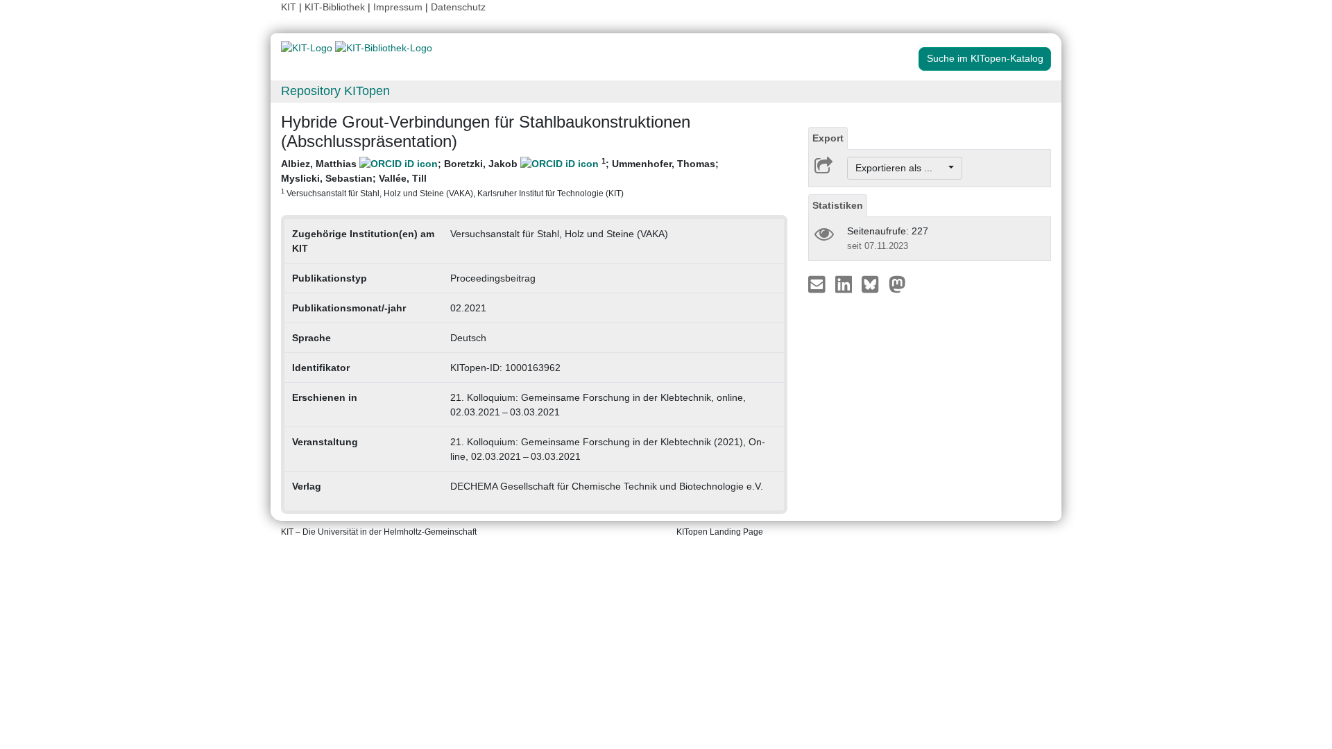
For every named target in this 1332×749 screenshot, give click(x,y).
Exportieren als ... (900, 167)
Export (828, 138)
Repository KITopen (335, 91)
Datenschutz (458, 6)
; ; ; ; (500, 177)
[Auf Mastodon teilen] (897, 283)
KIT (288, 6)
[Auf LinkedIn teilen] (845, 283)
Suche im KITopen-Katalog (985, 58)
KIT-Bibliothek (336, 6)
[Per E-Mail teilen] (818, 283)
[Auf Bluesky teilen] (874, 283)
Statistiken (837, 205)
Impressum (397, 6)
